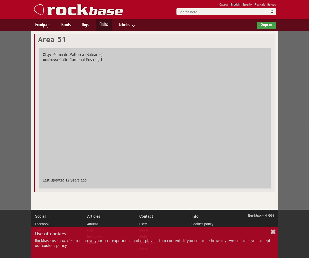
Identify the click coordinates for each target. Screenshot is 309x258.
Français (259, 4)
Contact (146, 216)
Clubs (103, 25)
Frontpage (42, 25)
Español (248, 4)
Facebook (42, 224)
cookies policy (54, 245)
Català (223, 4)
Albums (92, 224)
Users (143, 224)
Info (194, 216)
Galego (271, 4)
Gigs (85, 25)
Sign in (266, 25)
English (235, 4)
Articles (124, 25)
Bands (66, 25)
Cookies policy (202, 224)
